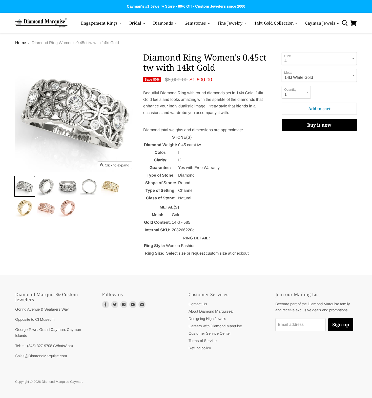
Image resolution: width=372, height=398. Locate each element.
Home (20, 43)
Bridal (135, 23)
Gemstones (195, 23)
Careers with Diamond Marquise (215, 326)
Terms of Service (203, 340)
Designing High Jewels (207, 318)
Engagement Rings (100, 23)
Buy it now (319, 125)
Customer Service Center (210, 333)
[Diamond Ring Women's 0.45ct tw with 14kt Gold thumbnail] (25, 186)
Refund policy (200, 348)
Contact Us (198, 304)
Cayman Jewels (320, 23)
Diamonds (163, 23)
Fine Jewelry (231, 23)
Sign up (340, 324)
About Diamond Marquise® (211, 311)
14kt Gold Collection (274, 23)
